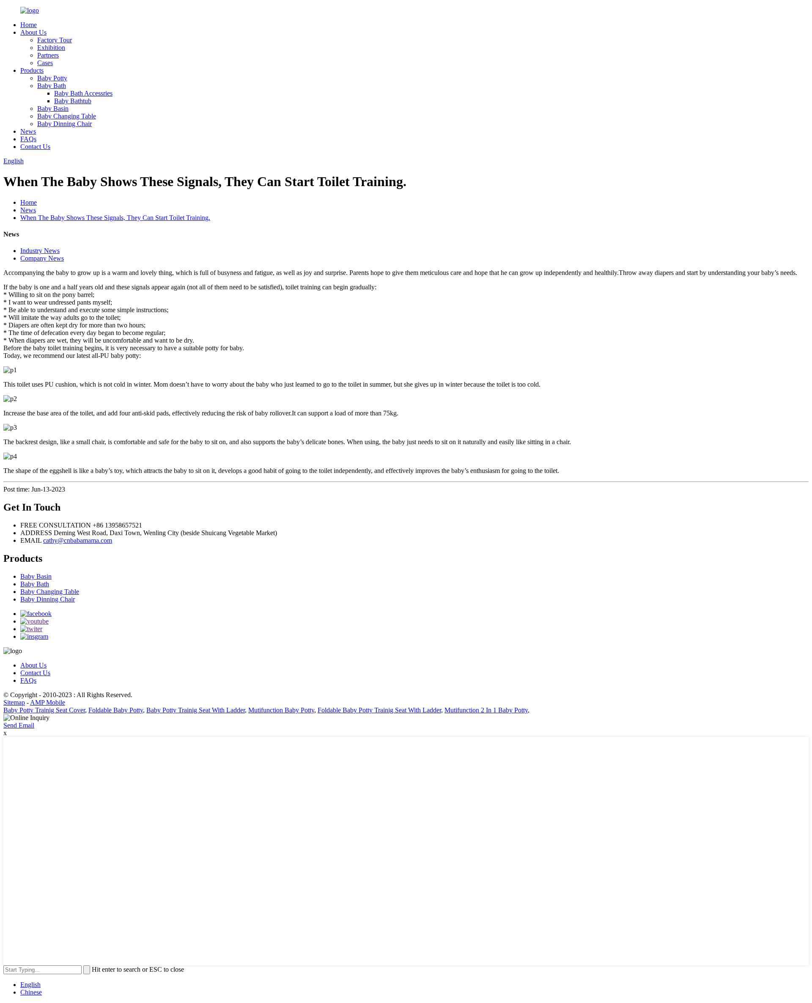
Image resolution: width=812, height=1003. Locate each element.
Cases (45, 62)
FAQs (28, 139)
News (28, 131)
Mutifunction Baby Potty (281, 710)
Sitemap (14, 702)
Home (28, 24)
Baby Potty (52, 78)
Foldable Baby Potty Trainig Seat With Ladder (379, 710)
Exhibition (51, 47)
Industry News (40, 250)
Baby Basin (53, 108)
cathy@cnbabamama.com (77, 540)
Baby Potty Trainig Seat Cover (44, 710)
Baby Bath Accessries (83, 93)
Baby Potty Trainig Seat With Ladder (195, 710)
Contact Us (35, 146)
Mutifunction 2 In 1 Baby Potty (486, 710)
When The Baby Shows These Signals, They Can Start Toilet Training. (115, 217)
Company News (42, 258)
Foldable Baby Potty (115, 710)
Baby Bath (51, 85)
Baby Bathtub (72, 100)
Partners (48, 55)
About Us (33, 32)
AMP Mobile (47, 702)
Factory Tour (54, 40)
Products (32, 70)
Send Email (18, 725)
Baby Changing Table (66, 116)
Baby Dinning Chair (64, 123)
